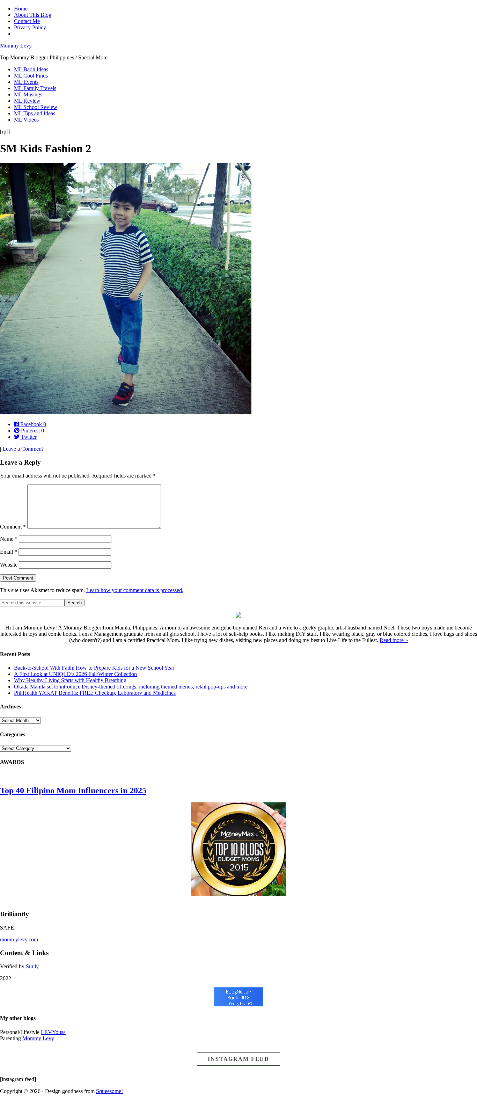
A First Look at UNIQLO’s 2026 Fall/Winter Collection (75, 674)
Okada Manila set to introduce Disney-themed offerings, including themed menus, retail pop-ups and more (131, 687)
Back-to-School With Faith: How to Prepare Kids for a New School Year (94, 668)
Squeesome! (109, 1091)
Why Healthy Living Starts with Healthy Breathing (70, 680)
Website (8, 565)
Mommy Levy (16, 46)
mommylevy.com (19, 939)
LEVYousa (53, 1032)
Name (8, 539)
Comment (13, 527)
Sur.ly (32, 966)
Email (8, 552)
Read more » (394, 640)
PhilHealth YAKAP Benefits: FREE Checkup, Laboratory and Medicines (95, 693)
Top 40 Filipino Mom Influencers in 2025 (73, 790)
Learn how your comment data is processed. (134, 590)
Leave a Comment (22, 449)
